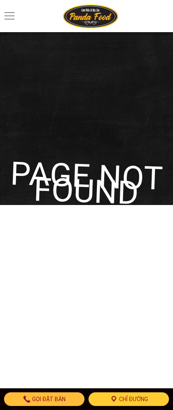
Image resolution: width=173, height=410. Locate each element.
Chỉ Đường (133, 399)
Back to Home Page (86, 232)
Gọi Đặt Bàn (48, 399)
